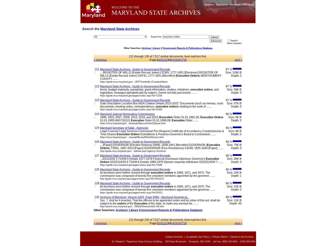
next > (238, 59)
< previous (100, 59)
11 (163, 59)
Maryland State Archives (119, 29)
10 (160, 59)
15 (175, 59)
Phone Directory (222, 4)
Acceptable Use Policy (197, 236)
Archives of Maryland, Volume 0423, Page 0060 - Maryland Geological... (144, 197)
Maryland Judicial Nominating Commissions (127, 114)
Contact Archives (174, 236)
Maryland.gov (209, 4)
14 (172, 59)
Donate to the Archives (242, 236)
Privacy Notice (219, 236)
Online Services (248, 4)
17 (181, 59)
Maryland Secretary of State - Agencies (124, 127)
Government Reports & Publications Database (187, 48)
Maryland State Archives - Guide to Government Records (135, 69)
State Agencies (235, 4)
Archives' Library (151, 48)
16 (178, 59)
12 (166, 59)
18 (185, 59)
